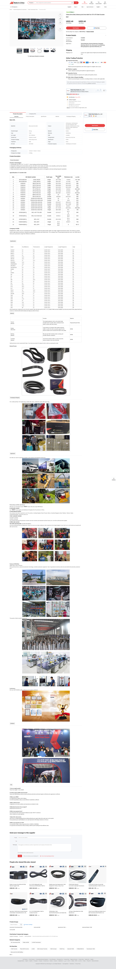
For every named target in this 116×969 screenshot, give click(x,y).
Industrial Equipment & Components (20, 9)
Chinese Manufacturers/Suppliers (42, 959)
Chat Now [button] (97, 28)
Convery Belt (12, 929)
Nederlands (60, 960)
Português (36, 960)
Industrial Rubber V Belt (87, 927)
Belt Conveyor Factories (42, 948)
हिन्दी (76, 960)
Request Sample (90, 31)
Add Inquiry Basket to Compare (36, 56)
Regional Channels (73, 959)
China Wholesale (52, 959)
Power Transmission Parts (33, 9)
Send (20, 856)
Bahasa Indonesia (95, 960)
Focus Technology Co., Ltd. (49, 963)
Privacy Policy (77, 963)
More (11, 954)
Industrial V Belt (70, 948)
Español (30, 960)
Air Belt (33, 948)
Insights (91, 959)
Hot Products (25, 959)
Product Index (81, 959)
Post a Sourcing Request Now (47, 856)
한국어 (69, 960)
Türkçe (84, 960)
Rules (105, 7)
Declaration (72, 963)
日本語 (72, 960)
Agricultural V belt (61, 927)
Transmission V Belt (91, 948)
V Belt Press (61, 948)
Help (82, 7)
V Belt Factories (14, 948)
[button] (78, 116)
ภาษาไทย (80, 960)
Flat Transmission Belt (15, 942)
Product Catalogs (28, 924)
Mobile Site (87, 959)
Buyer (75, 7)
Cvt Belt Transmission (36, 942)
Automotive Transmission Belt (16, 927)
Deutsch (55, 960)
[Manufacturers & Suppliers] (17, 2)
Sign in (105, 3)
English (26, 960)
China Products (32, 959)
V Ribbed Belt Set (80, 948)
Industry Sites (66, 959)
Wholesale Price (60, 959)
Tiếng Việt (89, 960)
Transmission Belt (42, 9)
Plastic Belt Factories (24, 948)
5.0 (90, 116)
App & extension (90, 7)
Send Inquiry (76, 28)
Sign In (68, 107)
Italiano (51, 960)
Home (11, 9)
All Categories (14, 7)
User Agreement (65, 963)
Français (40, 960)
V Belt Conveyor (53, 948)
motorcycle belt (37, 927)
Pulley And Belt (26, 942)
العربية (65, 960)
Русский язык (46, 960)
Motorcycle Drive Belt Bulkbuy (17, 952)
